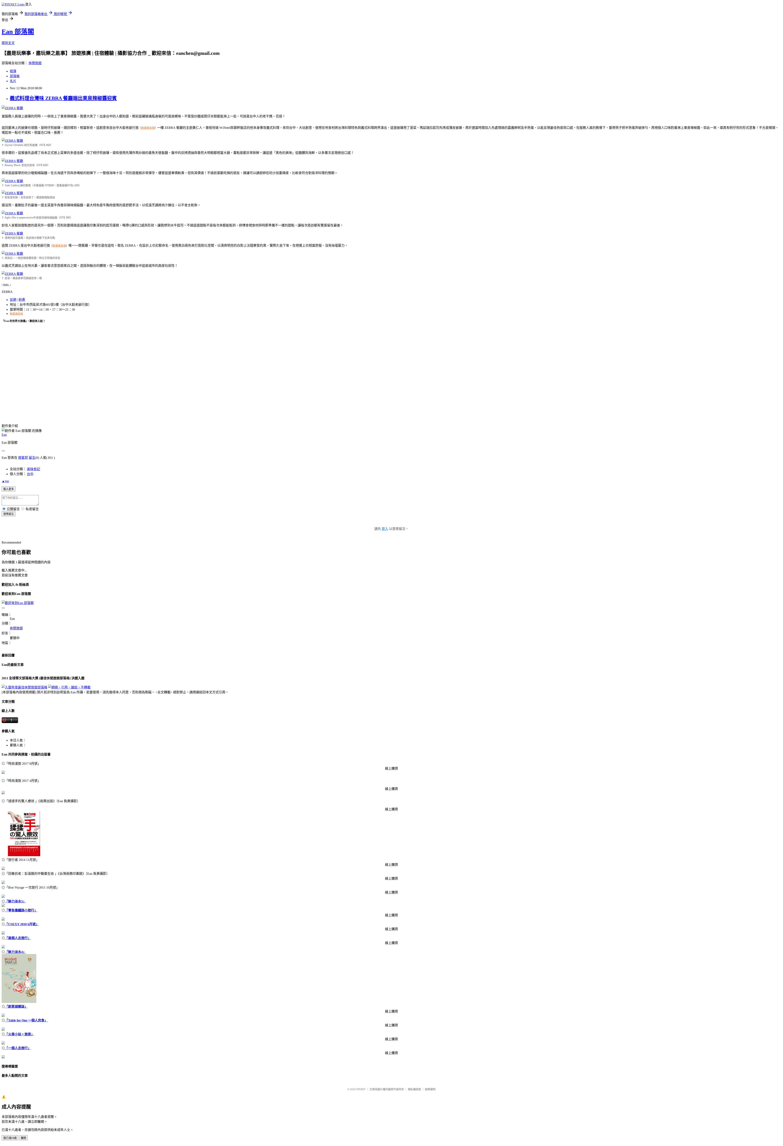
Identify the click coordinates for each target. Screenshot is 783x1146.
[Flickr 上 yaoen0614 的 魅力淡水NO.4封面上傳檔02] (19, 1002)
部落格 (15, 76)
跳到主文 (8, 43)
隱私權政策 (414, 1089)
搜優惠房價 (148, 127)
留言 (32, 457)
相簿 (13, 71)
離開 (23, 1137)
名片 (13, 81)
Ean (4, 434)
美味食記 (33, 469)
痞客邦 (23, 457)
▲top (5, 481)
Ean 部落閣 (18, 31)
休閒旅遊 (35, 63)
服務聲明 (430, 1089)
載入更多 (8, 489)
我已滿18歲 (10, 1137)
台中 (30, 474)
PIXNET (361, 1089)
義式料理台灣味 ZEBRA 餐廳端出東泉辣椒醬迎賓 (63, 98)
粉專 (22, 299)
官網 (13, 299)
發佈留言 (8, 513)
